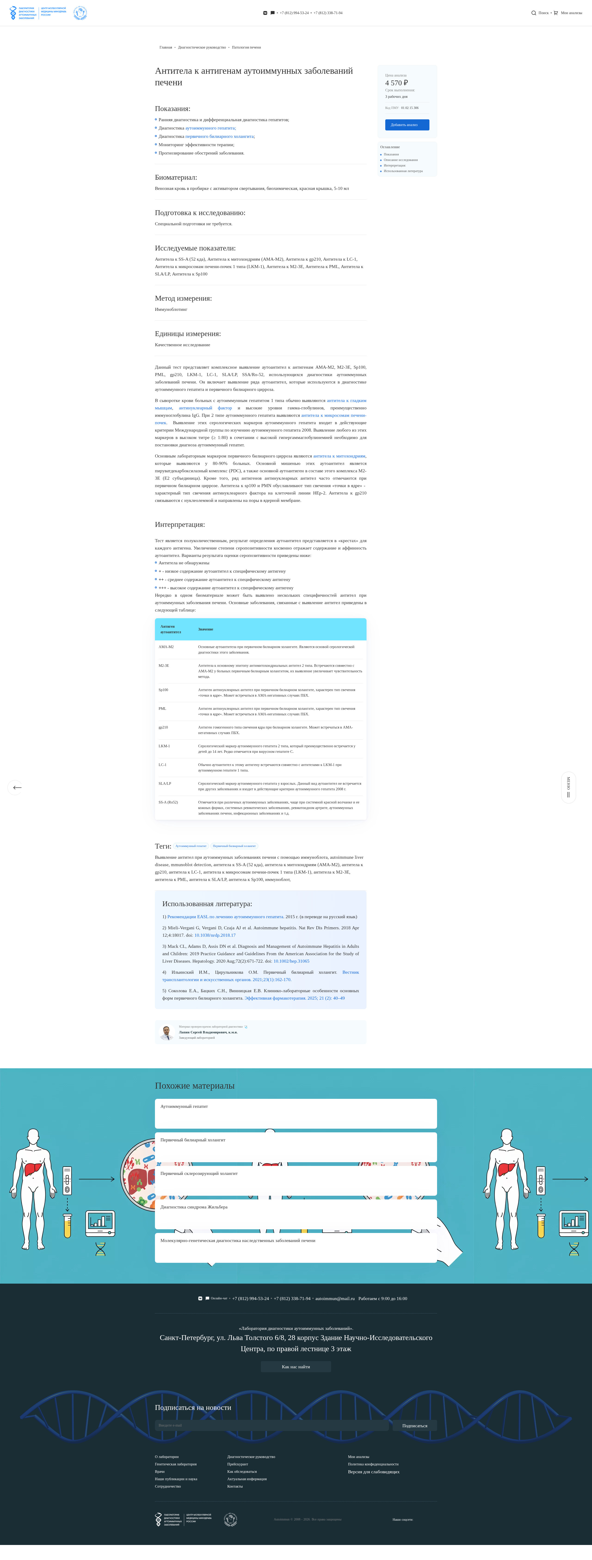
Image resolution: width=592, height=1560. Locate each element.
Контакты (235, 1486)
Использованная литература (403, 171)
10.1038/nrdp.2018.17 (215, 935)
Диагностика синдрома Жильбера (194, 1206)
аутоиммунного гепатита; (210, 127)
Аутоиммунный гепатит (191, 846)
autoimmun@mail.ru (335, 1298)
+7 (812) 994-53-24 (294, 13)
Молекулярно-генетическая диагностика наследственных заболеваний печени (237, 1240)
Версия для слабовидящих (374, 1471)
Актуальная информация (247, 1479)
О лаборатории (167, 1457)
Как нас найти (296, 1366)
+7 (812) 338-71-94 (328, 13)
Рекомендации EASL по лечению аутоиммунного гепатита (225, 916)
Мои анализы (358, 1457)
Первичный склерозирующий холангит (199, 1173)
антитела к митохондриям (339, 455)
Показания (391, 154)
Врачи (160, 1472)
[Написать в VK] (265, 13)
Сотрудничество (168, 1486)
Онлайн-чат (219, 1298)
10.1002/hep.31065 (291, 961)
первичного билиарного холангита (219, 136)
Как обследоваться (242, 1472)
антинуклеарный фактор (205, 407)
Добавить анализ (404, 125)
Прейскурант (237, 1464)
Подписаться (414, 1425)
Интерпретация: (395, 165)
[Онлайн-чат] (272, 13)
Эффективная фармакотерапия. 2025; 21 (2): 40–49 (295, 998)
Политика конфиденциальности (373, 1464)
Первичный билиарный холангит (234, 846)
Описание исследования (401, 160)
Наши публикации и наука (176, 1479)
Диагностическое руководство (251, 1457)
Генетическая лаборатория (176, 1464)
